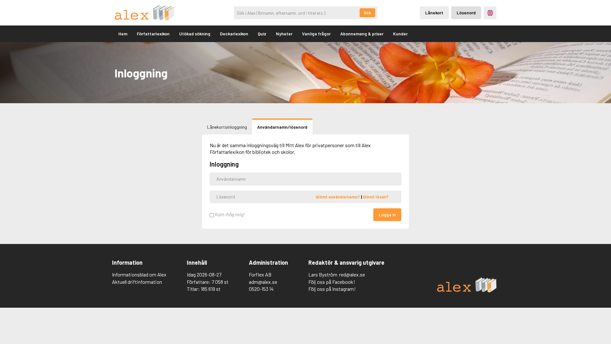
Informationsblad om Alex (139, 274)
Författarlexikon (153, 33)
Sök (367, 12)
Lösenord (466, 12)
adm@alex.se (263, 282)
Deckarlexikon (234, 33)
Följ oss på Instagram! (332, 289)
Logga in (387, 214)
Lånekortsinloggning (227, 127)
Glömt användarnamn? (338, 196)
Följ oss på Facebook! (331, 282)
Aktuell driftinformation (137, 282)
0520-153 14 (261, 289)
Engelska (490, 13)
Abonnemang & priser (361, 33)
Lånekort (434, 12)
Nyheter (284, 33)
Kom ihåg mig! (229, 214)
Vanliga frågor (316, 33)
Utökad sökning (194, 33)
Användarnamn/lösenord (282, 127)
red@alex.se (352, 274)
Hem (122, 33)
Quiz (262, 33)
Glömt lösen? (376, 196)
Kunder (400, 33)
